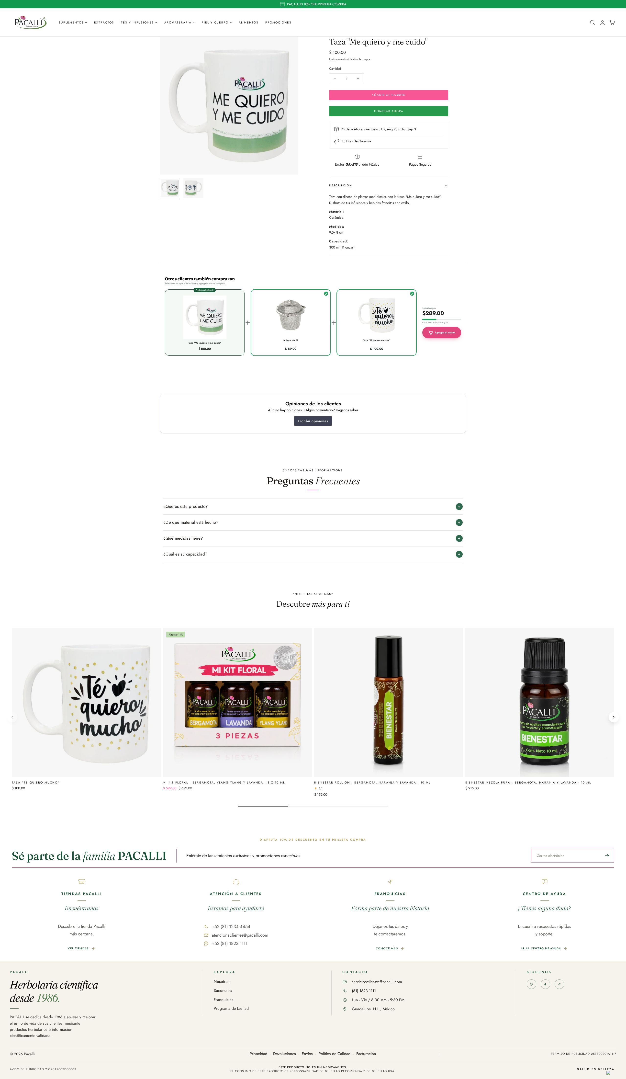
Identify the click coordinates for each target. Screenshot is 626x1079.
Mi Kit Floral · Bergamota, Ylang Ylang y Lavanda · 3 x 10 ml (224, 782)
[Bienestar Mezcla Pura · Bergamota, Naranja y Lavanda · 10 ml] (539, 702)
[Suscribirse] (607, 856)
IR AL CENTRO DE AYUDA (541, 948)
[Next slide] (614, 717)
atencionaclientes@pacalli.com (240, 935)
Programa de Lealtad (231, 1008)
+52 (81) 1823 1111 (229, 943)
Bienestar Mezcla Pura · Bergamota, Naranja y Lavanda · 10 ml (528, 782)
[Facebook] (545, 984)
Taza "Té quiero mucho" (36, 782)
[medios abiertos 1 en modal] (289, 45)
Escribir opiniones (313, 421)
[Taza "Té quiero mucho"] (86, 702)
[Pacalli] (559, 984)
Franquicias (223, 1000)
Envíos (307, 1054)
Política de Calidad (334, 1054)
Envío (332, 59)
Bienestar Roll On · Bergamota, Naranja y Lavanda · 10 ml (372, 782)
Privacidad (258, 1054)
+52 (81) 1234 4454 (231, 927)
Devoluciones (284, 1054)
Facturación (366, 1054)
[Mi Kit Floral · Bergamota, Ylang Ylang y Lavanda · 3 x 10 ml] (237, 702)
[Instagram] (531, 984)
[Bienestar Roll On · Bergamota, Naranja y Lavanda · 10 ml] (388, 702)
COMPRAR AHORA (388, 111)
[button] (592, 22)
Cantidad (335, 68)
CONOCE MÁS (387, 948)
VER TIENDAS (78, 948)
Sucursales (223, 990)
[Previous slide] (12, 717)
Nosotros (221, 981)
